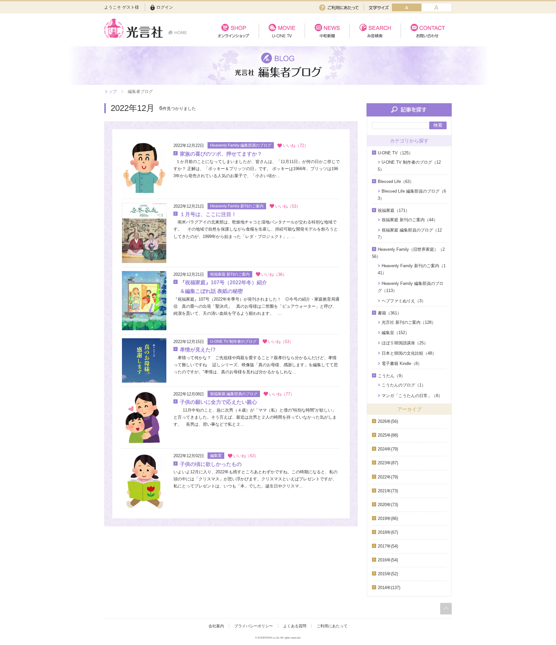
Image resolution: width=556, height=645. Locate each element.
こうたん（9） (391, 375)
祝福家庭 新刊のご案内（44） (410, 219)
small (407, 7)
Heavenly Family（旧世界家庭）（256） (408, 253)
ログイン (164, 7)
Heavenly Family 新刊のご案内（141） (412, 269)
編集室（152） (395, 332)
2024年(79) (388, 449)
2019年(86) (388, 518)
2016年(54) (388, 560)
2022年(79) (388, 477)
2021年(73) (388, 490)
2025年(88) (388, 435)
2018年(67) (388, 532)
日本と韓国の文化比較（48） (409, 353)
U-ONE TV (282, 31)
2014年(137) (389, 587)
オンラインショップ (233, 31)
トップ (110, 91)
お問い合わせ (426, 31)
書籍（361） (389, 313)
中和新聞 (327, 31)
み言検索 (375, 31)
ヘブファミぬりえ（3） (404, 300)
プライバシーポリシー (253, 626)
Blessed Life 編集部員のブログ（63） (412, 195)
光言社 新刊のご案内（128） (409, 322)
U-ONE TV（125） (395, 152)
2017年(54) (388, 546)
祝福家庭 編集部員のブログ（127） (410, 234)
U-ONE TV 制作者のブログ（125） (409, 166)
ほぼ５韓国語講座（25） (405, 343)
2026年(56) (388, 421)
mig (436, 7)
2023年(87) (388, 462)
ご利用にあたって (339, 8)
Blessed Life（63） (396, 181)
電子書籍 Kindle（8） (402, 363)
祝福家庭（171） (394, 210)
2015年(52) (388, 573)
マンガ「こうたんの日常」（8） (412, 395)
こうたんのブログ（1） (404, 385)
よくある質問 (294, 626)
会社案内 (216, 626)
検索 (437, 125)
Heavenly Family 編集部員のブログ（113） (410, 287)
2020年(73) (388, 504)
